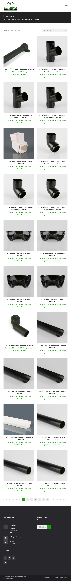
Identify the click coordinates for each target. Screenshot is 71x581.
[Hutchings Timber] (10, 6)
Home (8, 19)
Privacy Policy (46, 578)
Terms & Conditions (61, 578)
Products (16, 19)
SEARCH (49, 527)
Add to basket (18, 65)
